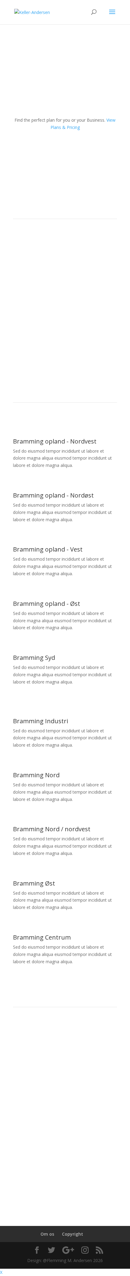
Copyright (72, 1234)
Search (65, 1036)
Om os (47, 1234)
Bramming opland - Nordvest (54, 441)
